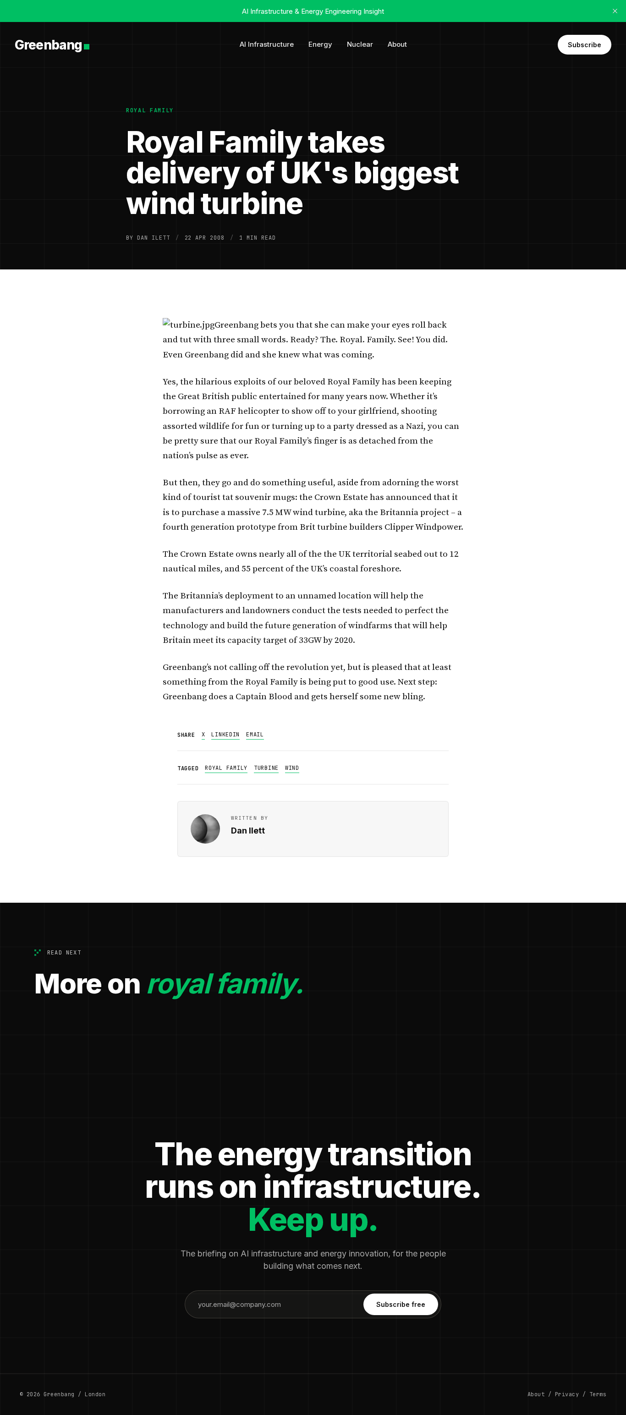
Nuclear (360, 44)
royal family (150, 110)
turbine (266, 768)
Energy (320, 44)
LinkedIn (225, 734)
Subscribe (584, 45)
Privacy (567, 1394)
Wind (292, 768)
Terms (597, 1394)
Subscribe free (400, 1304)
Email (255, 734)
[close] (615, 11)
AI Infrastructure (267, 44)
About (397, 44)
